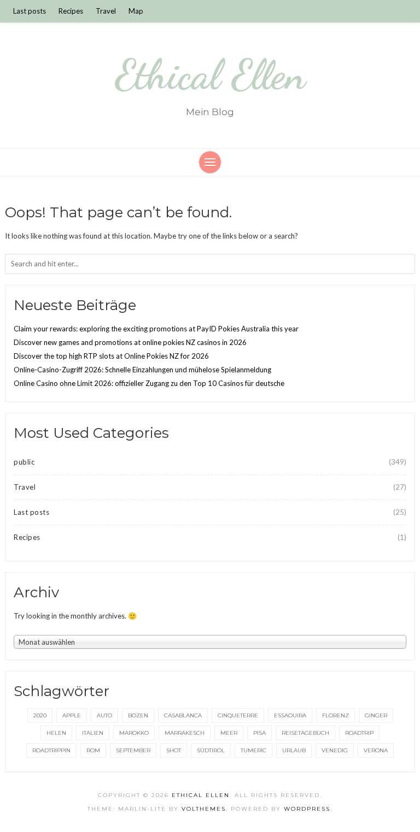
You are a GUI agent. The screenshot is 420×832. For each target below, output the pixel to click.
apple (71, 715)
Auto (104, 715)
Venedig (335, 750)
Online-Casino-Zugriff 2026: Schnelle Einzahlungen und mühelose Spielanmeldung (142, 369)
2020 (39, 715)
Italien (92, 732)
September (133, 750)
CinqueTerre (238, 715)
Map (136, 11)
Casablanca (183, 715)
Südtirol (211, 750)
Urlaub (294, 750)
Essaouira (290, 715)
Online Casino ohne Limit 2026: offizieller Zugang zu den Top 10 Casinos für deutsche (149, 383)
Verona (376, 750)
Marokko (134, 732)
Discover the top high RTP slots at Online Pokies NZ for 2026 (111, 356)
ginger (376, 715)
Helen (56, 732)
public (24, 461)
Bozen (138, 715)
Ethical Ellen (210, 74)
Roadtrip (359, 732)
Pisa (259, 732)
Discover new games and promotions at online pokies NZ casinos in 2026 (130, 342)
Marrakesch (185, 732)
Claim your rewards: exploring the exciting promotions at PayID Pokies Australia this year (156, 328)
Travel (106, 11)
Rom (93, 750)
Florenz (335, 715)
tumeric (253, 750)
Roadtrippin (51, 750)
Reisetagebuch (305, 732)
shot (173, 750)
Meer (228, 732)
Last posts (29, 11)
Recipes (71, 11)
